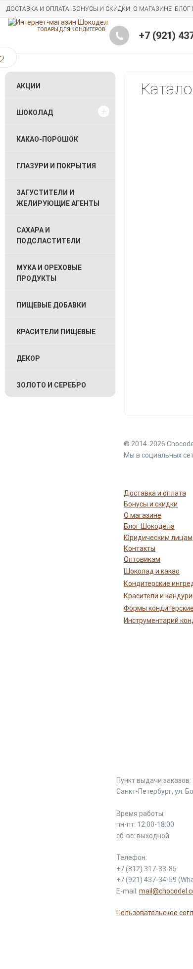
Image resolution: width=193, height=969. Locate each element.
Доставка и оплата (37, 8)
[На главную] (58, 22)
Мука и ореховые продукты (49, 273)
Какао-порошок (47, 139)
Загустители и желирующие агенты (57, 198)
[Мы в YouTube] (134, 473)
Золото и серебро (51, 385)
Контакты (139, 548)
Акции (28, 86)
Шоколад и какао (152, 571)
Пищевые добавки (51, 305)
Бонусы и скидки (101, 8)
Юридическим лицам (158, 538)
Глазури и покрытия (56, 166)
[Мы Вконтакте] (181, 473)
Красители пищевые (56, 332)
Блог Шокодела (149, 526)
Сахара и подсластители (48, 235)
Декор (28, 358)
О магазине (152, 8)
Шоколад (34, 112)
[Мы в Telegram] (157, 473)
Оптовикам (142, 559)
